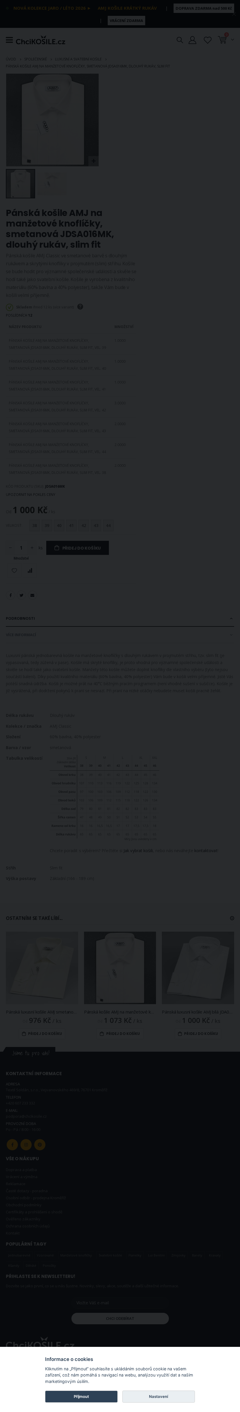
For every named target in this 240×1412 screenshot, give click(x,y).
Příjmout (81, 1396)
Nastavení (158, 1396)
